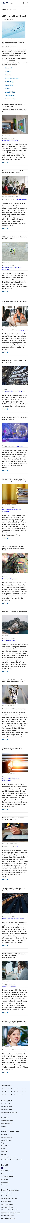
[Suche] (23, 3)
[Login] (27, 3)
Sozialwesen (9, 95)
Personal (8, 68)
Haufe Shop (12, 60)
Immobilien (9, 85)
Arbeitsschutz (10, 92)
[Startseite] (5, 3)
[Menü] (11, 3)
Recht (7, 88)
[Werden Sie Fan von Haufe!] (2, 1168)
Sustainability (10, 99)
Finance (8, 75)
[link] (3, 9)
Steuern (8, 71)
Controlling (9, 82)
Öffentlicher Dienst (12, 78)
